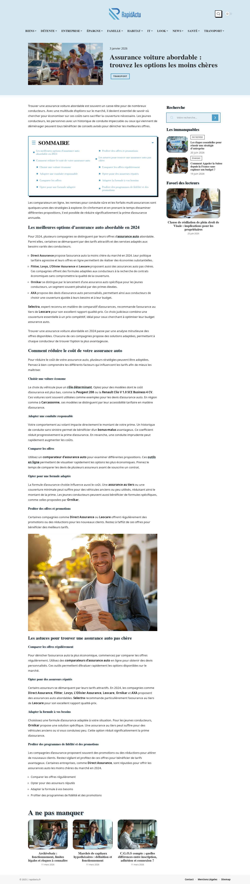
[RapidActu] (125, 14)
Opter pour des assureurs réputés (120, 174)
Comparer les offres (50, 180)
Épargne (196, 158)
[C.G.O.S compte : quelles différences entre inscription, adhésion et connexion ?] (137, 834)
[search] (218, 13)
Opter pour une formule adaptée (58, 187)
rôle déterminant (79, 387)
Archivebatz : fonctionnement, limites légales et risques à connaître (48, 857)
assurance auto (128, 236)
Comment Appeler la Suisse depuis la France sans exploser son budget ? (206, 166)
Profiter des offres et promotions (120, 151)
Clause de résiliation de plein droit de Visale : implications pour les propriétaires (193, 226)
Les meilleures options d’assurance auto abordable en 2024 (57, 152)
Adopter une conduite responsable (59, 174)
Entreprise (197, 137)
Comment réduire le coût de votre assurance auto (63, 160)
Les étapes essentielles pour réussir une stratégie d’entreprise (206, 145)
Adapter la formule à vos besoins (120, 180)
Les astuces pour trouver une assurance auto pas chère (125, 159)
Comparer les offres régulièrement (121, 167)
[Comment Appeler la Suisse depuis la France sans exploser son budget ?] (177, 165)
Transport (120, 76)
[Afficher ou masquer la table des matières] (111, 143)
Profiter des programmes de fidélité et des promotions (125, 188)
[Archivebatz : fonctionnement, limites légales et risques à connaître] (48, 834)
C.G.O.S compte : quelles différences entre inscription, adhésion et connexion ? (137, 857)
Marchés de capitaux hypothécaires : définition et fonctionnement (93, 857)
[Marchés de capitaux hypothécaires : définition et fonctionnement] (92, 834)
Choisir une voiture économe (55, 167)
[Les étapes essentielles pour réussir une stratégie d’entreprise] (177, 144)
